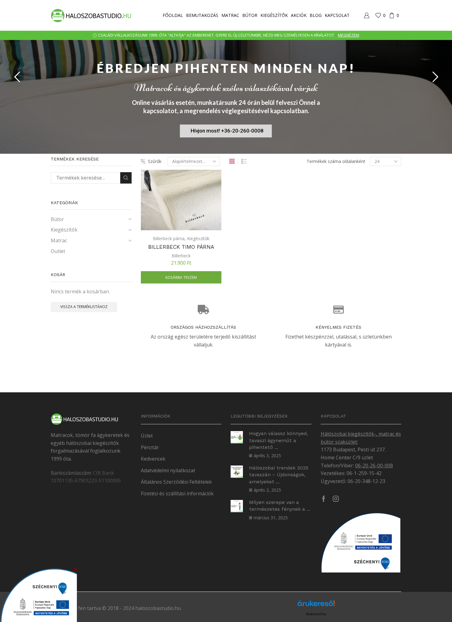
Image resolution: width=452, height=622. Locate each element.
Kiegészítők (274, 15)
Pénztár (150, 447)
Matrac (230, 15)
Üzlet (147, 435)
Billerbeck (181, 256)
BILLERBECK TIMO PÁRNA (181, 247)
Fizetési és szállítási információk (177, 493)
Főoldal (173, 15)
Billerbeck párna (168, 238)
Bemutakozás (202, 15)
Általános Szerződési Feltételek (176, 481)
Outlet (58, 251)
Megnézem (348, 35)
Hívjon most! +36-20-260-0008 (227, 131)
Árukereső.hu (316, 614)
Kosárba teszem (181, 277)
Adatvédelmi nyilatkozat (168, 470)
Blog (316, 15)
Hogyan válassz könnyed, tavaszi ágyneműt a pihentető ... (278, 440)
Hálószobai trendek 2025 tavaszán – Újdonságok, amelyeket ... (278, 475)
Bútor (249, 15)
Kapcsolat (337, 15)
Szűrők (154, 161)
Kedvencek (153, 458)
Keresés (126, 178)
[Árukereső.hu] (316, 605)
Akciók (299, 15)
